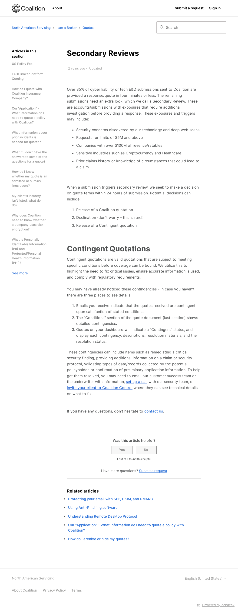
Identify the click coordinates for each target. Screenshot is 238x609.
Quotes (88, 28)
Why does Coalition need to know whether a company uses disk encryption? (29, 222)
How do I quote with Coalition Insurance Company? (27, 93)
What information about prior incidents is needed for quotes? (29, 137)
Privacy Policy (54, 590)
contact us (153, 411)
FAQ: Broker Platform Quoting (27, 76)
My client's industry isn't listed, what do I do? (27, 200)
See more (20, 273)
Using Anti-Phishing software (93, 507)
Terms (76, 590)
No (146, 450)
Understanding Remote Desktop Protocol (102, 516)
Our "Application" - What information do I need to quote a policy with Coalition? (28, 115)
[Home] (28, 8)
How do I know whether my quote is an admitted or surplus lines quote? (29, 178)
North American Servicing (32, 28)
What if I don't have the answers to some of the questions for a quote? (29, 156)
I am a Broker (66, 28)
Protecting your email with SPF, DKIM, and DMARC (110, 499)
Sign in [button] (215, 8)
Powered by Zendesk (218, 605)
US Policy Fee (22, 64)
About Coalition (24, 590)
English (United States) (204, 578)
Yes (122, 450)
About (57, 8)
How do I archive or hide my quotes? (98, 539)
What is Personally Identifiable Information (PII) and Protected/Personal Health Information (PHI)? (29, 251)
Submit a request (189, 8)
